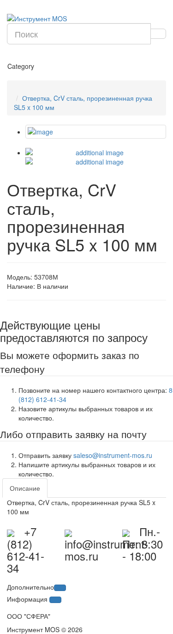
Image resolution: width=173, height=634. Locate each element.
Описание (25, 488)
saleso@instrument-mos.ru (112, 455)
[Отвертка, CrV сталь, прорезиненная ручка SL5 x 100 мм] (95, 132)
